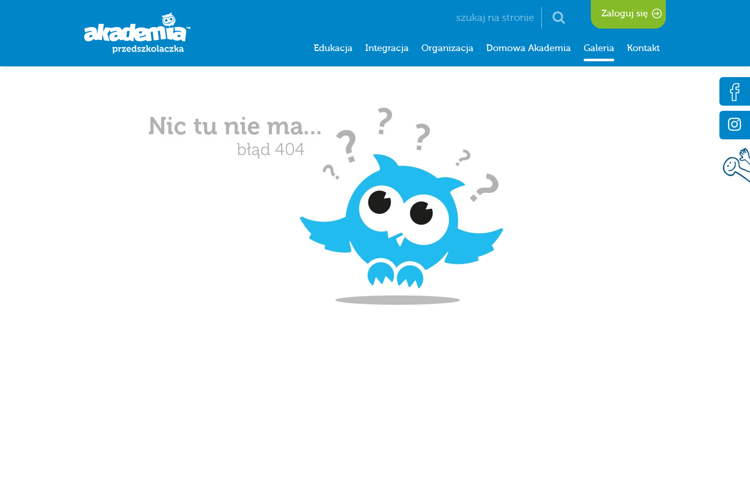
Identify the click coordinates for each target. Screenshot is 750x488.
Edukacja (333, 48)
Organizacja (447, 48)
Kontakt (643, 48)
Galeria (599, 48)
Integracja (387, 48)
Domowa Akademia (528, 48)
